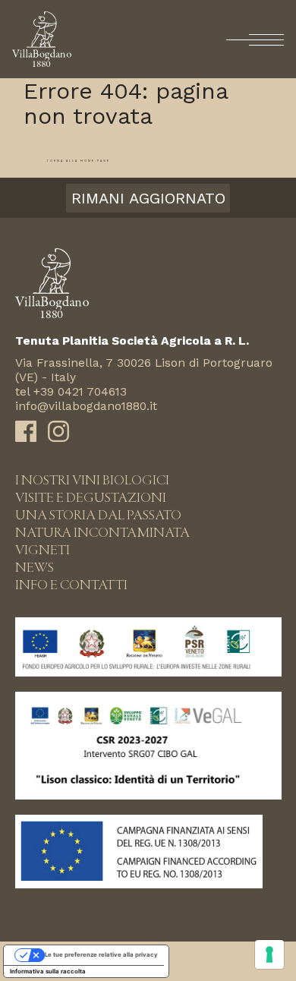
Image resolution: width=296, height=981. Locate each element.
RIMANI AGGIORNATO (148, 198)
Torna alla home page (78, 160)
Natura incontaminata (102, 533)
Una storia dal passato (98, 516)
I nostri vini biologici (92, 481)
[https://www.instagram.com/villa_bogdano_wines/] (58, 435)
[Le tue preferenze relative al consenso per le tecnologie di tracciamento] (269, 954)
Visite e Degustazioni (90, 498)
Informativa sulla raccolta (48, 971)
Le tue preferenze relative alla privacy (101, 954)
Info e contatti (71, 586)
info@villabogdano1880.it (86, 406)
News (34, 568)
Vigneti (42, 551)
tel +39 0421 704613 (71, 391)
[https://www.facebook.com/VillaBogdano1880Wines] (25, 435)
